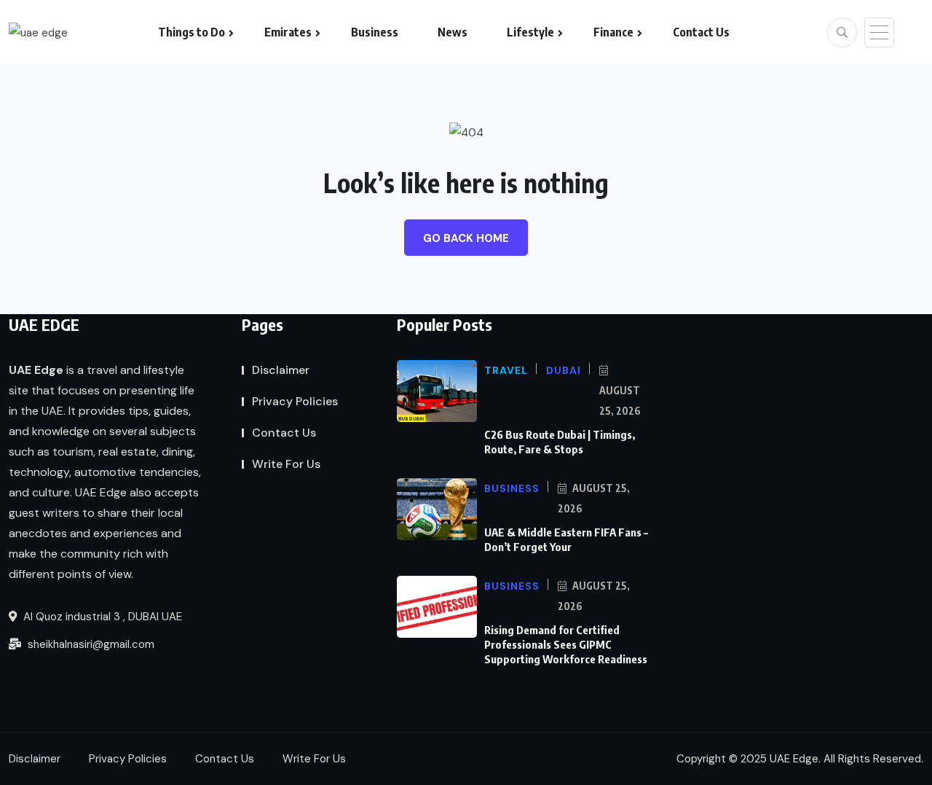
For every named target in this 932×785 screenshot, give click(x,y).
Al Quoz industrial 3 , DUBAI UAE (101, 616)
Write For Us (286, 464)
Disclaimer (280, 370)
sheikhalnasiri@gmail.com (89, 644)
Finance (613, 32)
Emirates (288, 32)
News (452, 32)
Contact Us (701, 32)
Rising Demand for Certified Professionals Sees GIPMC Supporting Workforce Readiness (565, 644)
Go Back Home (466, 238)
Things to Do (191, 32)
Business (374, 32)
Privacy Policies (295, 401)
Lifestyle (530, 32)
